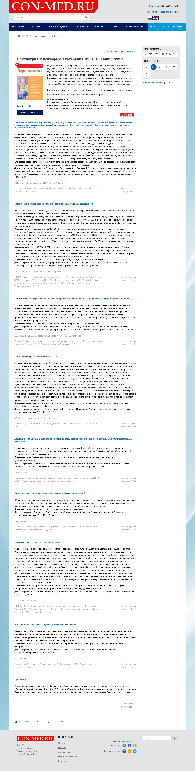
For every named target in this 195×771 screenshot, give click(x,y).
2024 (157, 54)
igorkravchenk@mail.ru (24, 460)
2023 (150, 54)
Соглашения (64, 752)
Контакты (62, 761)
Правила (62, 747)
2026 (171, 54)
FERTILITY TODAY (134, 26)
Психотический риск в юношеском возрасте (35, 356)
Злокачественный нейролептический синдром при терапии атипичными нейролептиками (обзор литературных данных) (73, 298)
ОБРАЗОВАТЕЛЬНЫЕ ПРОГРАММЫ (167, 26)
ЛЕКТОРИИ (82, 26)
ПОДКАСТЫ (101, 26)
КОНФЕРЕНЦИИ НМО (59, 26)
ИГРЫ (116, 26)
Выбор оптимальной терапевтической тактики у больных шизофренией (49, 493)
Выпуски (33, 36)
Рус (149, 17)
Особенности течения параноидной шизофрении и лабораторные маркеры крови (53, 203)
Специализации (46, 36)
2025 (164, 54)
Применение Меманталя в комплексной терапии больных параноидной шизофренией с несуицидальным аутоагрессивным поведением (73, 440)
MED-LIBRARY (17, 26)
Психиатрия (59, 36)
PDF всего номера (29, 112)
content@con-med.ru (26, 754)
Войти (154, 12)
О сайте (62, 743)
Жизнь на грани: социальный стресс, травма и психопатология (45, 624)
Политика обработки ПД (69, 756)
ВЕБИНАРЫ (36, 26)
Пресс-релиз (20, 679)
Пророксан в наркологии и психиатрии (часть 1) (37, 541)
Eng (155, 17)
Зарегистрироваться (169, 11)
